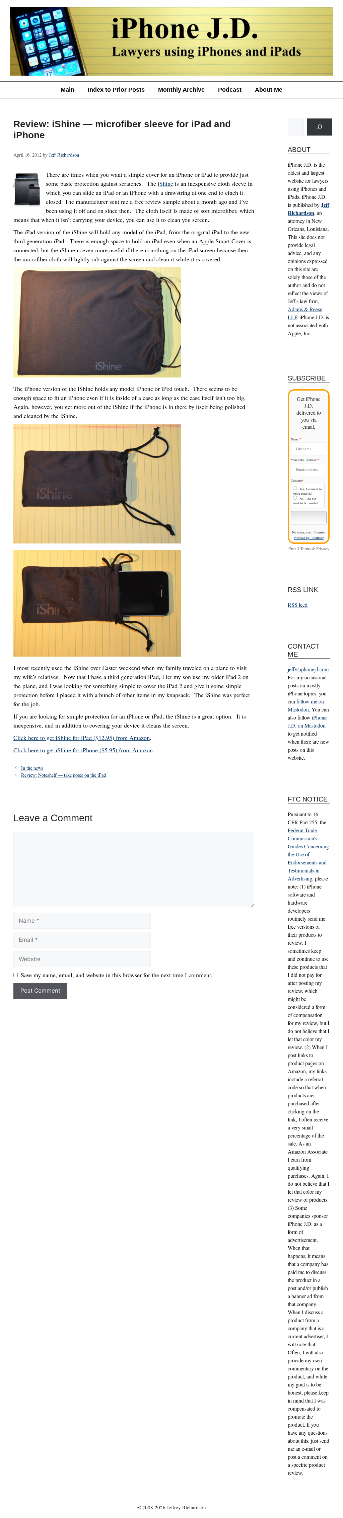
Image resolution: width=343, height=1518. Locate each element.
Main (67, 89)
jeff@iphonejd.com (308, 669)
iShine (165, 183)
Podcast (230, 89)
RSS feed (297, 604)
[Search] (319, 127)
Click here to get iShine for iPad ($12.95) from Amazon (81, 738)
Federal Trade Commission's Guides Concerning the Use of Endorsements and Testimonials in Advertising (308, 854)
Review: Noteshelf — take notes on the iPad (63, 775)
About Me (268, 89)
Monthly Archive (181, 89)
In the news (32, 768)
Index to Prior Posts (116, 89)
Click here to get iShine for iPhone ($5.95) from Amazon (83, 750)
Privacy (322, 549)
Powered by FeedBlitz (309, 537)
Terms (305, 549)
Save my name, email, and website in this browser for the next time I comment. (117, 975)
